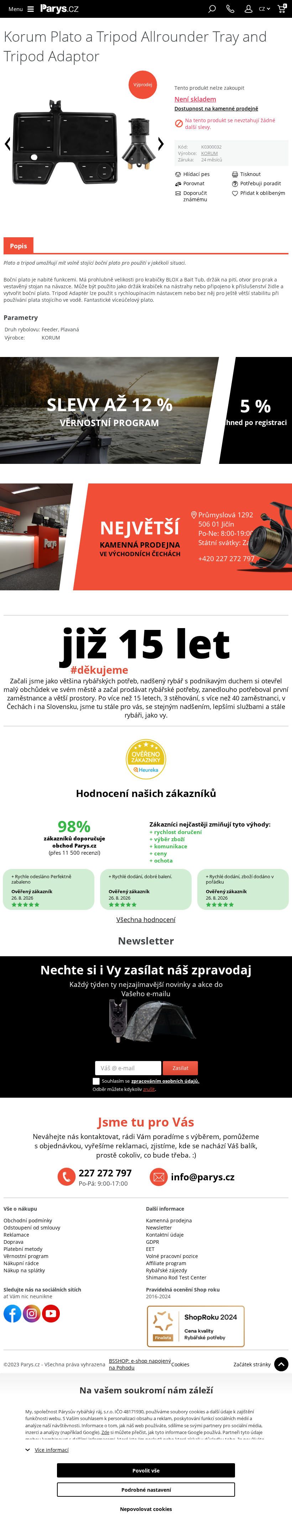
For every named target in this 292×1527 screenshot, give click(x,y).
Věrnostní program (26, 1256)
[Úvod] (59, 9)
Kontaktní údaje (165, 1234)
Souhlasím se (116, 1081)
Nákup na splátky (24, 1270)
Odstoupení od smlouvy (32, 1227)
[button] (248, 9)
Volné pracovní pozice (172, 1256)
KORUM (209, 153)
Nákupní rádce (21, 1263)
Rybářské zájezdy (166, 1270)
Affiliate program (166, 1263)
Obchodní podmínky (28, 1220)
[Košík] (282, 9)
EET (150, 1249)
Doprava (14, 1241)
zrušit (149, 1089)
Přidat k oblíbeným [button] (262, 193)
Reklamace (16, 1234)
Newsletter (159, 1227)
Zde (105, 1432)
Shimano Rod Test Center (176, 1277)
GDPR (152, 1241)
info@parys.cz (203, 1176)
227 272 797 (105, 1172)
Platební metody (23, 1249)
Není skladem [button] (195, 99)
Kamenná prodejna (169, 1220)
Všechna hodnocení (146, 919)
